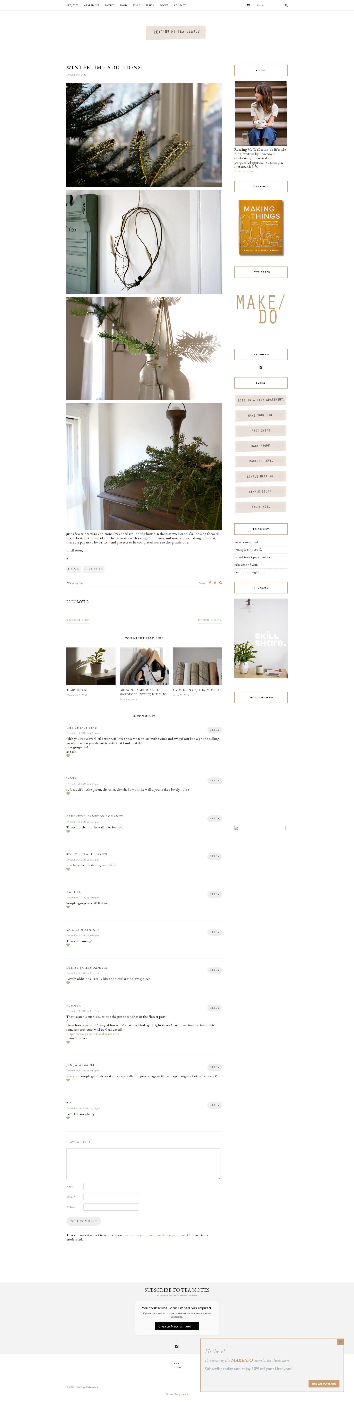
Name (71, 1186)
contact (180, 5)
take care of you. (246, 564)
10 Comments (74, 583)
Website (71, 1207)
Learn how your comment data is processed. (155, 1235)
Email (70, 1197)
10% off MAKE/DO (324, 1384)
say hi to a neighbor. (249, 572)
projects (72, 5)
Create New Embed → (177, 1326)
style (136, 5)
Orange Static (181, 1394)
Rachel (73, 892)
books (164, 5)
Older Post (209, 620)
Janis (71, 778)
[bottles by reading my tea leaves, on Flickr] (144, 399)
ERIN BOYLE (77, 602)
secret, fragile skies (86, 854)
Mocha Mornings (83, 930)
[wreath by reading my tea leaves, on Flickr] (144, 293)
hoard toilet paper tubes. (252, 557)
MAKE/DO (242, 1360)
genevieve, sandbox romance (94, 816)
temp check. (76, 690)
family (109, 5)
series (150, 5)
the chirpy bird (81, 727)
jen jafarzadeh (81, 1065)
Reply (215, 729)
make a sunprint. (246, 542)
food (123, 5)
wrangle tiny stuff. (248, 549)
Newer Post (79, 620)
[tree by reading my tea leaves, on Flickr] (144, 186)
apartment (91, 5)
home (73, 569)
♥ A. (69, 1103)
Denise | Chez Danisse (86, 967)
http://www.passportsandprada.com (92, 1033)
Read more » (243, 171)
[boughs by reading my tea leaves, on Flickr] (144, 529)
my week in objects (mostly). (197, 690)
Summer (73, 1005)
